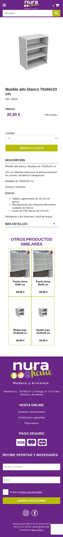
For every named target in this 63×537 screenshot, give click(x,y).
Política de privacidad (38, 524)
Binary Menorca (37, 530)
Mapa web (45, 527)
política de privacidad (31, 492)
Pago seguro (31, 423)
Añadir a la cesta (31, 148)
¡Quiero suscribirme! (31, 500)
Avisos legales (19, 524)
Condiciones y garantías (31, 417)
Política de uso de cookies (26, 527)
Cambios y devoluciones (31, 411)
